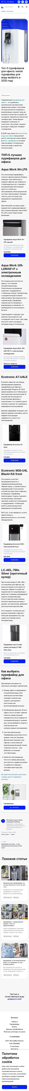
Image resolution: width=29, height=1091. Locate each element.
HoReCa (14, 1022)
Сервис (13, 834)
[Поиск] (22, 6)
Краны (14, 1027)
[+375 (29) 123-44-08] (5, 2)
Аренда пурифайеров (14, 1029)
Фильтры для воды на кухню (14, 1032)
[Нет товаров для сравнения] (18, 6)
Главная (3, 11)
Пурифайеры (14, 1024)
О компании (14, 1046)
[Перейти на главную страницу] (7, 7)
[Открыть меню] (26, 7)
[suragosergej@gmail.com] (2, 2)
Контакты (14, 1049)
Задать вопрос (5, 834)
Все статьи (10, 11)
